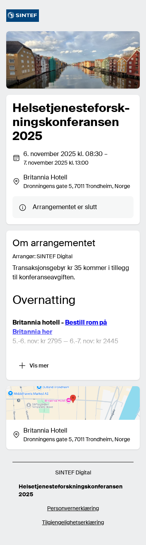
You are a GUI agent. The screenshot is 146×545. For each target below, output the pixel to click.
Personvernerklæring (73, 508)
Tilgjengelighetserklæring (73, 522)
